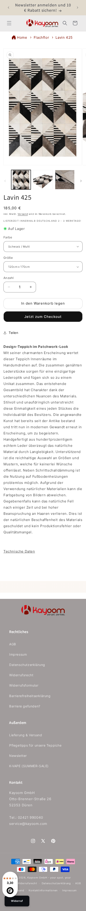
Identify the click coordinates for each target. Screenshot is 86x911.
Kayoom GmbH (37, 877)
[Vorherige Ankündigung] (8, 8)
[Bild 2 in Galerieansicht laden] (43, 179)
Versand (23, 214)
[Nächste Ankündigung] (77, 8)
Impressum (18, 654)
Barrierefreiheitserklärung (30, 696)
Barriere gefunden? (24, 706)
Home (22, 37)
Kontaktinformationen (43, 890)
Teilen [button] (13, 333)
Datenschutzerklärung (27, 665)
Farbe (7, 237)
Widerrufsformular (23, 685)
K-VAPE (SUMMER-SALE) (29, 766)
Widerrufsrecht (21, 675)
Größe (8, 257)
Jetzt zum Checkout (43, 316)
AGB (12, 644)
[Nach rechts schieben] (81, 181)
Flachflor (41, 37)
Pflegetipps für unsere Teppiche (35, 745)
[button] (9, 23)
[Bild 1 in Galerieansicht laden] (21, 179)
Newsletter (18, 756)
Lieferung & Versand (25, 735)
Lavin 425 (63, 37)
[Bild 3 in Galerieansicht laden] (65, 179)
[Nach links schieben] (5, 181)
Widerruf (17, 901)
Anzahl (8, 278)
